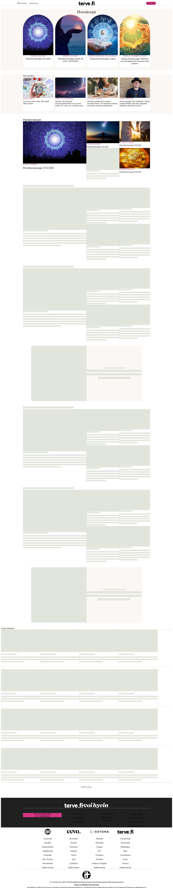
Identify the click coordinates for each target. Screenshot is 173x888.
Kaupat (100, 847)
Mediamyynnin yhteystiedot (107, 819)
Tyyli (74, 859)
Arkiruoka (99, 843)
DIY (99, 851)
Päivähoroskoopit (32, 120)
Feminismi (73, 839)
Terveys (125, 863)
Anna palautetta (78, 822)
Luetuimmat (33, 3)
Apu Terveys (47, 859)
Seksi (125, 859)
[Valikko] (18, 3)
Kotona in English (99, 863)
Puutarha (99, 855)
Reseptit (99, 839)
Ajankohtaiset (47, 847)
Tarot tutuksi (28, 76)
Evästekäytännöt (103, 882)
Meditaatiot (125, 847)
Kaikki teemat (47, 868)
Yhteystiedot (78, 818)
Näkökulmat (48, 851)
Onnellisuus (125, 855)
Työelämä (73, 863)
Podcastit (48, 855)
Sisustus (99, 859)
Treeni (73, 855)
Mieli (125, 851)
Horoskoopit (48, 863)
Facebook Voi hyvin (135, 818)
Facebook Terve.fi (135, 826)
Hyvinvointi (125, 843)
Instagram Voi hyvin (136, 822)
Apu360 (47, 843)
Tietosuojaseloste (88, 882)
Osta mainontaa (107, 814)
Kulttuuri (73, 851)
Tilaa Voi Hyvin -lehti (42, 814)
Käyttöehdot (76, 882)
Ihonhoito (73, 847)
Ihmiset (74, 843)
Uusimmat (23, 3)
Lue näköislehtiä (42, 816)
